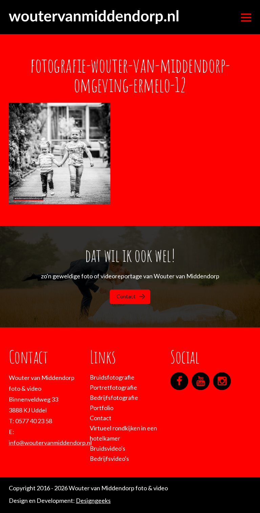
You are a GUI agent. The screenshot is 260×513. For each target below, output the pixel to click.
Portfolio (101, 407)
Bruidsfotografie (112, 377)
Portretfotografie (113, 387)
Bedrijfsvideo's (109, 458)
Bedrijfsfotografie (114, 397)
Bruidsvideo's (107, 448)
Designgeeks (93, 500)
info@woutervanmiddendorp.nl (50, 442)
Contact (125, 296)
